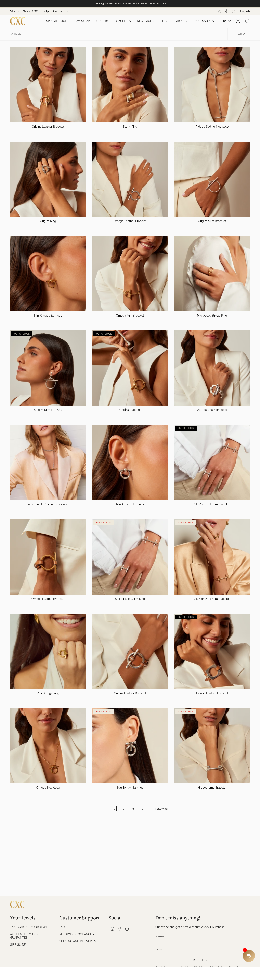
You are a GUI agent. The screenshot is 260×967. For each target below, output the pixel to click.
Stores (14, 11)
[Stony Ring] (130, 84)
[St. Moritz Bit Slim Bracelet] (212, 462)
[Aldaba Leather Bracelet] (212, 651)
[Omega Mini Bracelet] (130, 273)
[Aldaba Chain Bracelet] (212, 368)
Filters (17, 34)
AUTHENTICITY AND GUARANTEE (24, 935)
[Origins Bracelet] (130, 368)
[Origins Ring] (48, 179)
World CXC (30, 11)
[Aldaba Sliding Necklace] (212, 84)
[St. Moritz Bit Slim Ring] (130, 557)
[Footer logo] (17, 904)
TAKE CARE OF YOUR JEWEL (29, 927)
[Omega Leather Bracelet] (130, 179)
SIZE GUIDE (18, 944)
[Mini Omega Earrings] (48, 273)
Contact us (60, 11)
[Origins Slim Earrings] (48, 368)
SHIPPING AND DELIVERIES (77, 941)
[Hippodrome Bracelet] (212, 745)
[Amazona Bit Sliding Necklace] (48, 462)
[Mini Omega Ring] (48, 651)
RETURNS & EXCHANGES (76, 934)
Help (45, 11)
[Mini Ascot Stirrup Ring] (212, 273)
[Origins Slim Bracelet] (212, 179)
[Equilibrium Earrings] (130, 745)
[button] (57, 21)
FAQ (62, 927)
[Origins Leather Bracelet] (48, 84)
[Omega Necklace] (48, 745)
